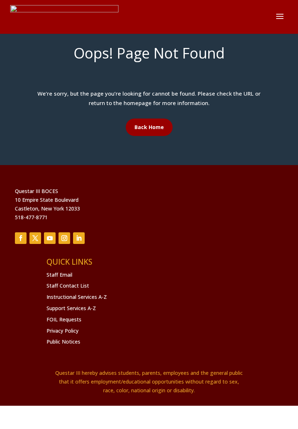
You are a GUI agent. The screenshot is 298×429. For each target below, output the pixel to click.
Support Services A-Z (71, 308)
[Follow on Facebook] (21, 238)
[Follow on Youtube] (50, 238)
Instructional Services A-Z (77, 296)
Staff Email (59, 274)
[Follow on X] (35, 238)
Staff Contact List (68, 285)
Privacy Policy (62, 330)
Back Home (149, 127)
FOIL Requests (64, 319)
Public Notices (63, 341)
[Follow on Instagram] (64, 238)
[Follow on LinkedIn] (79, 238)
